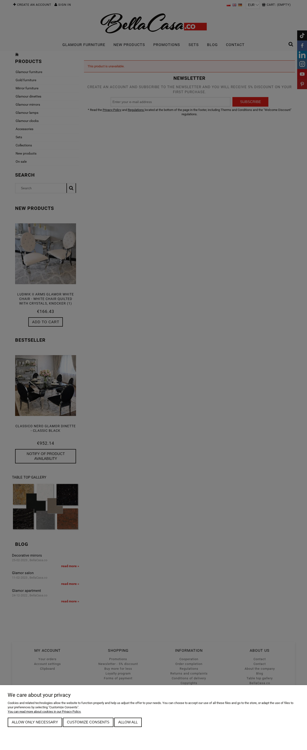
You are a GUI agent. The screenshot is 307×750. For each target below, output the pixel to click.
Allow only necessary (35, 722)
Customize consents (88, 722)
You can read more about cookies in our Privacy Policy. (44, 711)
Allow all (128, 722)
